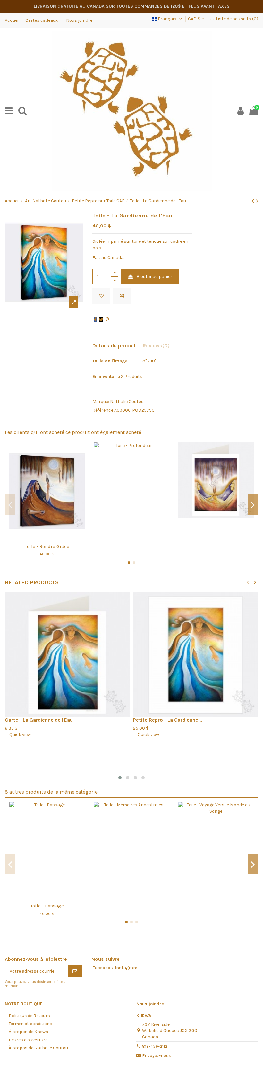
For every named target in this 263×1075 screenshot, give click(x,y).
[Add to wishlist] (101, 296)
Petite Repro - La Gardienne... (167, 720)
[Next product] (257, 201)
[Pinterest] (107, 319)
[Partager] (95, 319)
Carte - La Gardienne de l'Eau (39, 720)
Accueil (13, 20)
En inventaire (106, 376)
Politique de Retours (29, 1015)
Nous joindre (79, 20)
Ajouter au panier (154, 276)
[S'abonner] (74, 971)
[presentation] (248, 582)
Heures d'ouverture (28, 1040)
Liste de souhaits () (236, 18)
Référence (102, 410)
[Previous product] (253, 201)
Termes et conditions (30, 1023)
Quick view (18, 734)
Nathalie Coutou (127, 401)
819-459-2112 (154, 1046)
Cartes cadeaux (41, 20)
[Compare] (47, 537)
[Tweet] (101, 319)
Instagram (126, 967)
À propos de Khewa (28, 1031)
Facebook (102, 967)
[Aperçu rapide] (56, 537)
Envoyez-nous (156, 1055)
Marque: (100, 401)
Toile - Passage (47, 906)
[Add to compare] (122, 296)
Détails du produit (114, 346)
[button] (120, 777)
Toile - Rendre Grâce (47, 546)
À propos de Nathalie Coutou (38, 1048)
